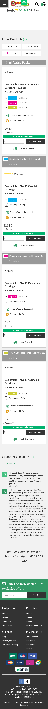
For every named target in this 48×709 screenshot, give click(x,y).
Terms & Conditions (34, 625)
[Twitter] (27, 681)
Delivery (5, 617)
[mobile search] (37, 5)
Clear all (32, 53)
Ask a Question (11, 464)
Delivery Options (9, 641)
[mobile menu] (4, 4)
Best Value (12, 47)
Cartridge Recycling (10, 645)
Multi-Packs (33, 47)
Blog (4, 637)
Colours (13, 53)
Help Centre (7, 625)
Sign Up (36, 595)
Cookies (29, 617)
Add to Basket (35, 142)
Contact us (6, 621)
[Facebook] (21, 681)
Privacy (29, 621)
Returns (5, 613)
